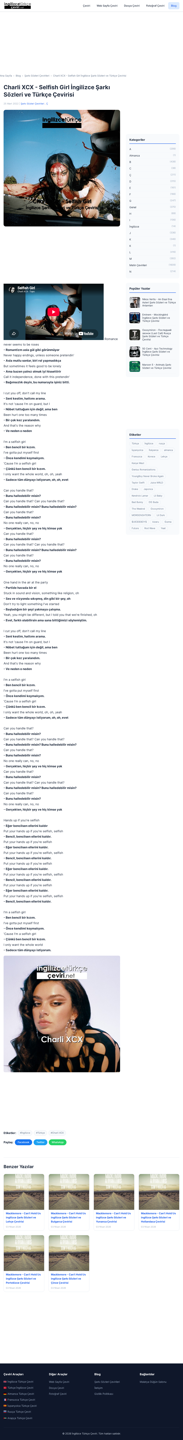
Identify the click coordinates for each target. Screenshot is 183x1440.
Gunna (168, 521)
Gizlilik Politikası (103, 1393)
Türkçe (135, 443)
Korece (151, 456)
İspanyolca (137, 450)
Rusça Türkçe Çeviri (19, 1411)
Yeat (163, 528)
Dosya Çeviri (132, 5)
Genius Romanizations (143, 469)
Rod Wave (149, 528)
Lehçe (164, 456)
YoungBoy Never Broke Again (148, 476)
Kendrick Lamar (140, 495)
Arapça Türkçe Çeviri (20, 1418)
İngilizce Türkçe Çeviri (20, 1381)
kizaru (155, 521)
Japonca (148, 489)
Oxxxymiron (157, 508)
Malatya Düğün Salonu (153, 1381)
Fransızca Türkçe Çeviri (21, 1399)
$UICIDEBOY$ (139, 521)
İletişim (98, 1387)
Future (135, 528)
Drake (135, 489)
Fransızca (137, 456)
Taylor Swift (138, 482)
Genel (152, 207)
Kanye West (138, 463)
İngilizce (152, 226)
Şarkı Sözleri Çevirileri (33, 103)
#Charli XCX (57, 1132)
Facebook (23, 1142)
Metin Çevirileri (152, 265)
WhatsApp (58, 1142)
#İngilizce (25, 1132)
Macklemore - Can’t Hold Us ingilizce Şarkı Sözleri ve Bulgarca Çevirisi (68, 1217)
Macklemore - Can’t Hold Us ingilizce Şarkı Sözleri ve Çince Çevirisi (68, 1278)
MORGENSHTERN (141, 515)
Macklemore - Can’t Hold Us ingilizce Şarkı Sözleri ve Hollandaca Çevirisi (158, 1217)
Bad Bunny (137, 502)
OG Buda (153, 502)
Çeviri (86, 5)
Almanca (152, 155)
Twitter (40, 1142)
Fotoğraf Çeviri (155, 5)
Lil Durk (161, 515)
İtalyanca (153, 450)
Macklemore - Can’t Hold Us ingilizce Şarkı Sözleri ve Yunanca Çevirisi (113, 1217)
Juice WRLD (156, 482)
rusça (162, 443)
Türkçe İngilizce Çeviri (20, 1387)
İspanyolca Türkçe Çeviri (22, 1405)
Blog (174, 5)
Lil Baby (158, 495)
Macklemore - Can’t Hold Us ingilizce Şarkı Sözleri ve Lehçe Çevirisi (23, 1217)
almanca (168, 450)
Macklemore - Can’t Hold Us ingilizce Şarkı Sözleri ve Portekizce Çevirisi (23, 1278)
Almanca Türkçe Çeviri (21, 1393)
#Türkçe (40, 1132)
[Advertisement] (91, 39)
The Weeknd (138, 508)
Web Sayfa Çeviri (107, 5)
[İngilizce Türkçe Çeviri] (18, 5)
